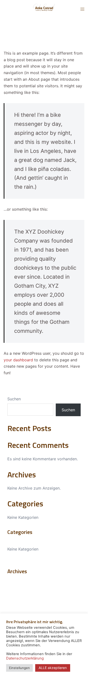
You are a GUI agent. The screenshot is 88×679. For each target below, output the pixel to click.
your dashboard (18, 359)
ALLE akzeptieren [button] (53, 668)
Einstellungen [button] (19, 668)
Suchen (14, 398)
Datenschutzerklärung (25, 658)
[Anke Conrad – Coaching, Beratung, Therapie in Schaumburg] (44, 8)
